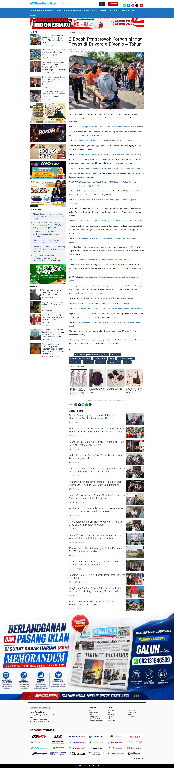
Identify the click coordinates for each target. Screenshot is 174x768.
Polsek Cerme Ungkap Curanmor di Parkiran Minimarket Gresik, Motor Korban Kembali (92, 417)
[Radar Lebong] (77, 753)
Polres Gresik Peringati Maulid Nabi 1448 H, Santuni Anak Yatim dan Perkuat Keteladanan (97, 497)
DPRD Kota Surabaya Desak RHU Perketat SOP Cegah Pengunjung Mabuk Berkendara (53, 81)
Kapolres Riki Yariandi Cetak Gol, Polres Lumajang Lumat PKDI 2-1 (46, 241)
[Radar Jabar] (96, 748)
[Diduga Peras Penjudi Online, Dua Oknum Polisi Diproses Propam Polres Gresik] (135, 565)
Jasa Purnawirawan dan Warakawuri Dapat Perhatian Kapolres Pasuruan (110, 154)
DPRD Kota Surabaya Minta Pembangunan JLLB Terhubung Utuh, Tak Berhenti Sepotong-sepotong (53, 66)
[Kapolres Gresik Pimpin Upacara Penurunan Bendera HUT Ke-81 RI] (135, 579)
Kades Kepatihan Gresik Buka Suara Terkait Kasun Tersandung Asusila (96, 457)
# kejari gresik (75, 362)
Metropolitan (49, 11)
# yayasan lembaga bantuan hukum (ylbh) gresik (91, 355)
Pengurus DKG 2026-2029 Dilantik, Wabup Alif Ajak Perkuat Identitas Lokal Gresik (96, 443)
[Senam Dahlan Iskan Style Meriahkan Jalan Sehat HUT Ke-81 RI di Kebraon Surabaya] (35, 319)
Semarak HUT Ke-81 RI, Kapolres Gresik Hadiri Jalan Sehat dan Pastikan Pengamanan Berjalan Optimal (97, 430)
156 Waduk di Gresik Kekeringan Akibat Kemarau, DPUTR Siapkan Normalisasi (95, 550)
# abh (112, 358)
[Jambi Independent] (39, 742)
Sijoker (86, 11)
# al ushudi (115, 355)
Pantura (94, 11)
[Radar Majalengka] (58, 748)
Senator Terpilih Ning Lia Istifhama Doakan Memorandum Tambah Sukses (111, 308)
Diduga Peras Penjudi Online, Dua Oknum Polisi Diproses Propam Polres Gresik (94, 563)
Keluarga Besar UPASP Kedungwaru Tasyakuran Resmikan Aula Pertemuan (111, 126)
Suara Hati (61, 11)
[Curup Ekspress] (135, 748)
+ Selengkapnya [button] (138, 758)
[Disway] (39, 736)
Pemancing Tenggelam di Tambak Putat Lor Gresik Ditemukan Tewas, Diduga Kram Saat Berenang (96, 483)
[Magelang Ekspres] (135, 742)
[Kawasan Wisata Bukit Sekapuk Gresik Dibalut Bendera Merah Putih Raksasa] (135, 605)
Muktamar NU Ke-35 (37, 11)
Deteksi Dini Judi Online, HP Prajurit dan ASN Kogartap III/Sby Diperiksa (111, 221)
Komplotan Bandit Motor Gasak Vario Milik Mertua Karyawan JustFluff (52, 292)
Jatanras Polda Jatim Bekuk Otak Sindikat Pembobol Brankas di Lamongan (45, 234)
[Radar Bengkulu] (58, 753)
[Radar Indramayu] (115, 736)
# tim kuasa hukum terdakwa (80, 358)
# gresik (127, 362)
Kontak (91, 711)
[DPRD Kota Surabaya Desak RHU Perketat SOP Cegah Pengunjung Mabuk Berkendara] (35, 81)
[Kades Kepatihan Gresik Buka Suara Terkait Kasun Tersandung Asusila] (135, 459)
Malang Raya (124, 11)
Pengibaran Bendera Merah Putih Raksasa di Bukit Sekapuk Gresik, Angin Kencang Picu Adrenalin (96, 590)
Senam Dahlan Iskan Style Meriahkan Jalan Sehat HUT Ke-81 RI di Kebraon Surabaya (53, 319)
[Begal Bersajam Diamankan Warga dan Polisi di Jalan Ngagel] (35, 307)
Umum (134, 11)
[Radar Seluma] (96, 753)
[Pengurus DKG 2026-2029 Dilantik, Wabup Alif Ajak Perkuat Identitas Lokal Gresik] (135, 446)
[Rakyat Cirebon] (135, 736)
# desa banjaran (100, 358)
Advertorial (34, 16)
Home (72, 33)
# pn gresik (88, 362)
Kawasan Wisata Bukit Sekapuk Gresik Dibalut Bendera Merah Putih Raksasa (93, 603)
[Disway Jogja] (77, 748)
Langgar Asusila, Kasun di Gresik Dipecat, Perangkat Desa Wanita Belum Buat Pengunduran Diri (97, 470)
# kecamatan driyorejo (126, 358)
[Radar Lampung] (96, 742)
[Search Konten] (102, 4)
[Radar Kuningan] (39, 748)
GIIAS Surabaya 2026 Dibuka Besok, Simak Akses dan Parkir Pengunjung (53, 52)
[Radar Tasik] (77, 736)
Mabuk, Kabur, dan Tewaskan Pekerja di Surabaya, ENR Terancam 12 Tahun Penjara (47, 216)
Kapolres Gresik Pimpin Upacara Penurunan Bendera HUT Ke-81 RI (97, 576)
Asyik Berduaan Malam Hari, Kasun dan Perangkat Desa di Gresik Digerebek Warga (96, 523)
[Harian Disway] (58, 736)
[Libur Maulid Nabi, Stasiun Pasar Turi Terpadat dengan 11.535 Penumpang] (35, 96)
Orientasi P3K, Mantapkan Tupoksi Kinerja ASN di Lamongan (106, 140)
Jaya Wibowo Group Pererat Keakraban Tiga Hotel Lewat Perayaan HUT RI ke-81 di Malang (46, 257)
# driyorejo (100, 362)
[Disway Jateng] (115, 742)
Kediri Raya (103, 11)
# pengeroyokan (114, 362)
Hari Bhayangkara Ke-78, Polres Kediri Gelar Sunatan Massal (106, 259)
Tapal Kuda (114, 11)
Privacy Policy (93, 713)
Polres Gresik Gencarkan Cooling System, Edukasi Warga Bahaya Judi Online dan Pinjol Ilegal (95, 536)
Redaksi (91, 715)
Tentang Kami (93, 717)
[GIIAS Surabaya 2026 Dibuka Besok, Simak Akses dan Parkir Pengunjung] (35, 54)
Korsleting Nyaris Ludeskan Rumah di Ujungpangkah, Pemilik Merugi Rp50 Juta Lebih (53, 39)
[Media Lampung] (96, 736)
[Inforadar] (77, 742)
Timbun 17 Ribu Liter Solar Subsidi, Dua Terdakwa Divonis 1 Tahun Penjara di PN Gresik (96, 510)
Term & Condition (94, 719)
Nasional (69, 11)
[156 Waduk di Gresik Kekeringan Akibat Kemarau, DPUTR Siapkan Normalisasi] (135, 552)
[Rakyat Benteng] (115, 753)
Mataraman (77, 11)
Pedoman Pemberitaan (96, 721)
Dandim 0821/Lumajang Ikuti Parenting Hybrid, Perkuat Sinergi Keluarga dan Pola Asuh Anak (48, 249)
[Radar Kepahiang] (115, 748)
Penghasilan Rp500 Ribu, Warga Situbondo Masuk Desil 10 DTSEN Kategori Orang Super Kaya (46, 225)
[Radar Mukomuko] (39, 753)
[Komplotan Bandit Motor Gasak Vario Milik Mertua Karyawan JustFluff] (35, 294)
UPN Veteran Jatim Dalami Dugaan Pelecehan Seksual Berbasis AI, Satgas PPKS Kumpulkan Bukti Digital (53, 333)
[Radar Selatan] (135, 753)
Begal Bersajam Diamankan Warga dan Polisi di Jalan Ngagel (53, 305)
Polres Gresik (81, 33)
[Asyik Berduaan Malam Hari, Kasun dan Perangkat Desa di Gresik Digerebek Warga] (135, 525)
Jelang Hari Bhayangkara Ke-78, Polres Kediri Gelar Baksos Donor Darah (111, 168)
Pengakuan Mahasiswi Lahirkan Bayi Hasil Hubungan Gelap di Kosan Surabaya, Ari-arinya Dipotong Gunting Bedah (54, 349)
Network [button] (113, 3)
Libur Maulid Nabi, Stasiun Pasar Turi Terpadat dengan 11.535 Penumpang (53, 94)
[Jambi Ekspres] (58, 742)
